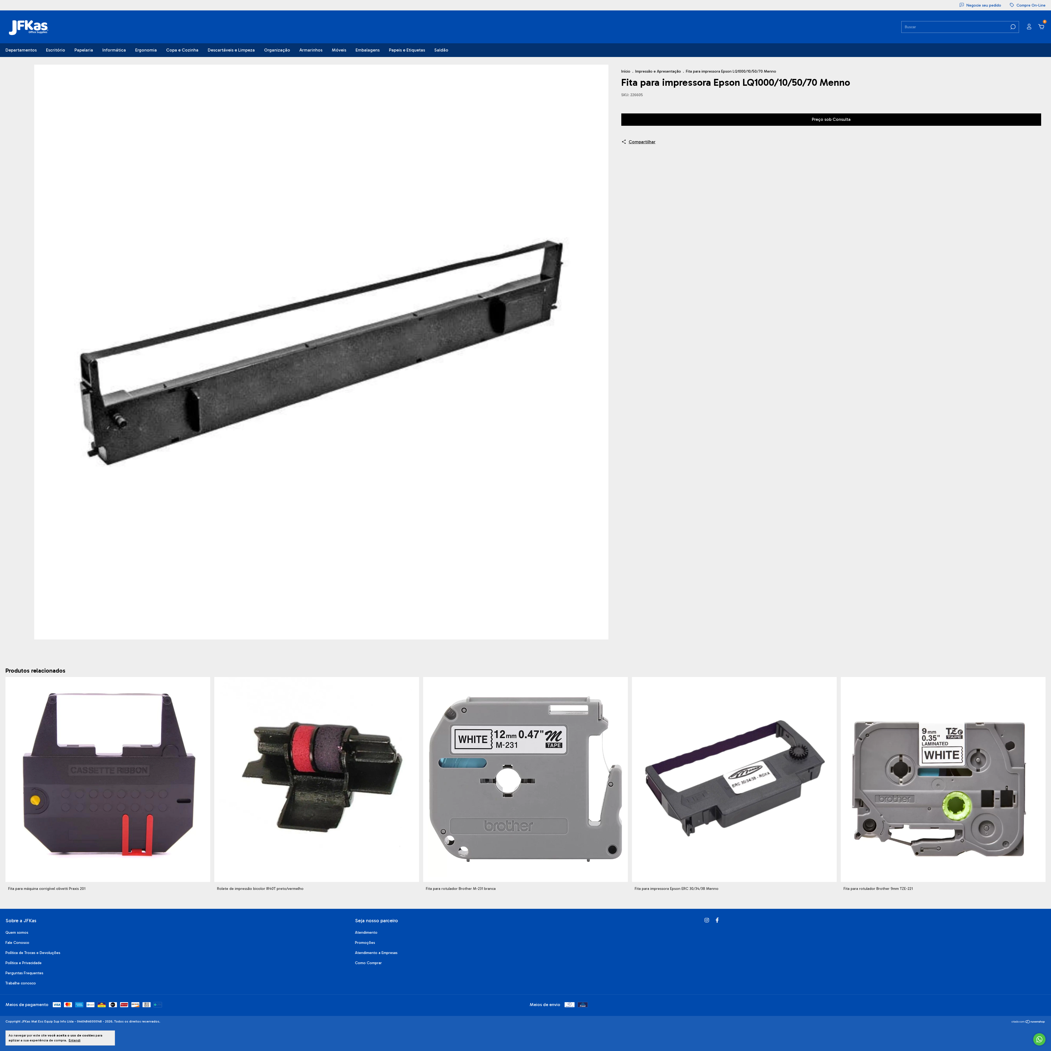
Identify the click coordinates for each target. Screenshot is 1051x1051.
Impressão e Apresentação (658, 71)
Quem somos (16, 932)
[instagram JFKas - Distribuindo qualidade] (706, 920)
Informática (114, 50)
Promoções (365, 942)
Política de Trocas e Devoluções (32, 952)
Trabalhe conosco (20, 983)
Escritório (55, 50)
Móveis (339, 50)
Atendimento (366, 932)
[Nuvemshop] (1028, 1022)
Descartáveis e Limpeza (231, 50)
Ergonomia (146, 50)
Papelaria (83, 50)
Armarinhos (310, 50)
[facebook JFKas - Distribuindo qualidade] (717, 920)
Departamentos (21, 50)
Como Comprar (368, 963)
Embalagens (368, 50)
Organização (277, 50)
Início (625, 71)
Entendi (74, 1040)
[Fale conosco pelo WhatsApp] (1039, 1039)
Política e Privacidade (23, 963)
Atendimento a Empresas (376, 952)
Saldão (441, 50)
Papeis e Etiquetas (407, 50)
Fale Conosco (17, 942)
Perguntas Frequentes (24, 973)
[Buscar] (1012, 26)
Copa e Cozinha (182, 50)
